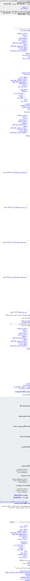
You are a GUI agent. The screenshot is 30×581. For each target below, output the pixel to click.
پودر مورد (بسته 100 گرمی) (19, 207)
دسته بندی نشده (22, 39)
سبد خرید (20, 94)
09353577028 (18, 495)
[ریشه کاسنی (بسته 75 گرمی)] (14, 275)
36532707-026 (17, 497)
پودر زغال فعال (22, 312)
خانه (28, 315)
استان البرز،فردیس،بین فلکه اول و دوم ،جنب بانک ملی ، (15, 502)
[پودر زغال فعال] (14, 310)
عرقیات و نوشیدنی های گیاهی (18, 46)
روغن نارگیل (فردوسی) (22, 391)
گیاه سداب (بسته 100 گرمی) (19, 172)
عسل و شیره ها (22, 47)
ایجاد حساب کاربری (24, 571)
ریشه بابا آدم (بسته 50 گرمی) (18, 242)
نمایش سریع (26, 385)
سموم (25, 44)
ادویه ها (25, 35)
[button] (24, 388)
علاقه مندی (20, 98)
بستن (28, 108)
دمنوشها (24, 41)
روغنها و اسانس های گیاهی (19, 42)
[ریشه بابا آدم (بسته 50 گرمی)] (14, 240)
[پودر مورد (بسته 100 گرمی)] (14, 205)
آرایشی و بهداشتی (22, 33)
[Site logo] (23, 27)
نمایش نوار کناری (25, 320)
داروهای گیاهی (23, 38)
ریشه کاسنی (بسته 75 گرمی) (18, 277)
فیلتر (28, 348)
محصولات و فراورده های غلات (18, 50)
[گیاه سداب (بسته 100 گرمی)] (14, 171)
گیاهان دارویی (23, 49)
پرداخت (21, 96)
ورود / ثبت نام (23, 557)
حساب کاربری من (18, 93)
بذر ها (25, 36)
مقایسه (25, 556)
